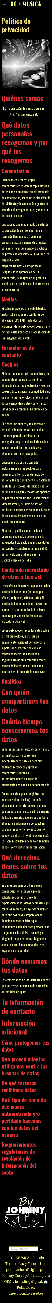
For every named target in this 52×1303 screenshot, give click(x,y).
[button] (40, 1248)
